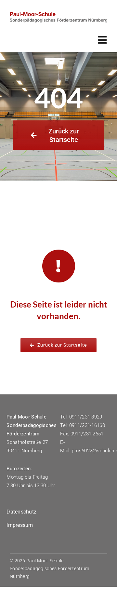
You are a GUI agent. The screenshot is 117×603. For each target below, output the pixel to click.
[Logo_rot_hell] (58, 15)
